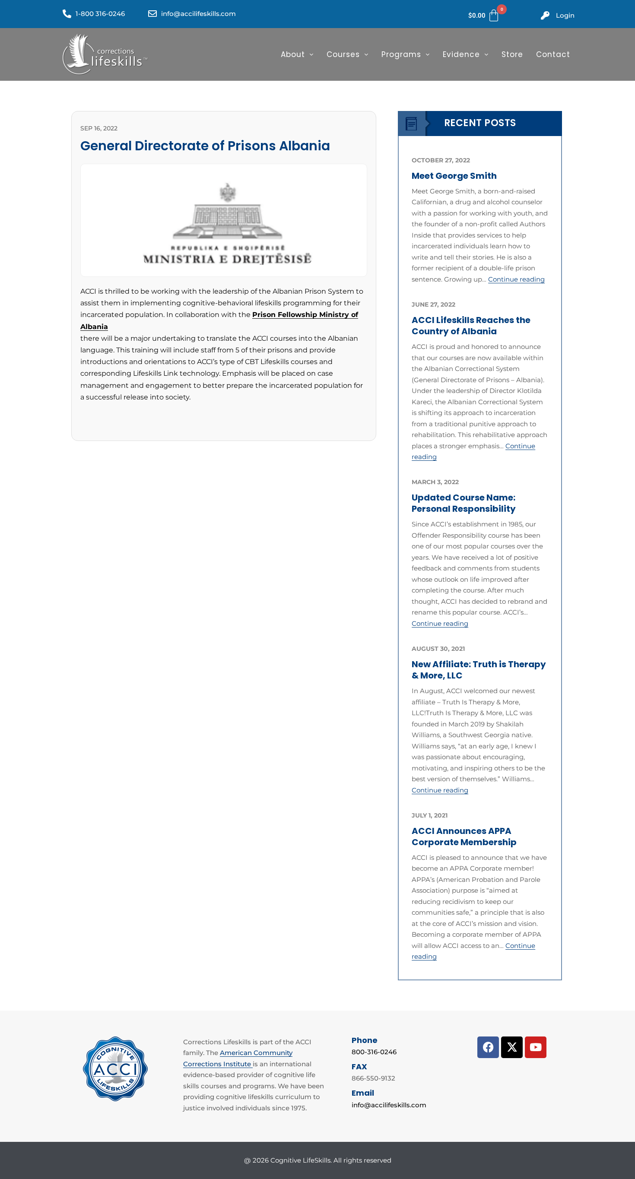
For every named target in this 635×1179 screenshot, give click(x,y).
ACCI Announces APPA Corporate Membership (464, 836)
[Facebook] (488, 1047)
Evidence (461, 54)
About (293, 54)
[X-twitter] (512, 1047)
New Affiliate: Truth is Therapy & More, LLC (479, 670)
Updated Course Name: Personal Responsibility (464, 503)
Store (512, 54)
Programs (401, 54)
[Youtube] (535, 1047)
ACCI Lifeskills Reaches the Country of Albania (471, 325)
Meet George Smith (454, 175)
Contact (553, 54)
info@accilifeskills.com (389, 1105)
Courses (343, 54)
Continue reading (516, 279)
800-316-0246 (374, 1052)
